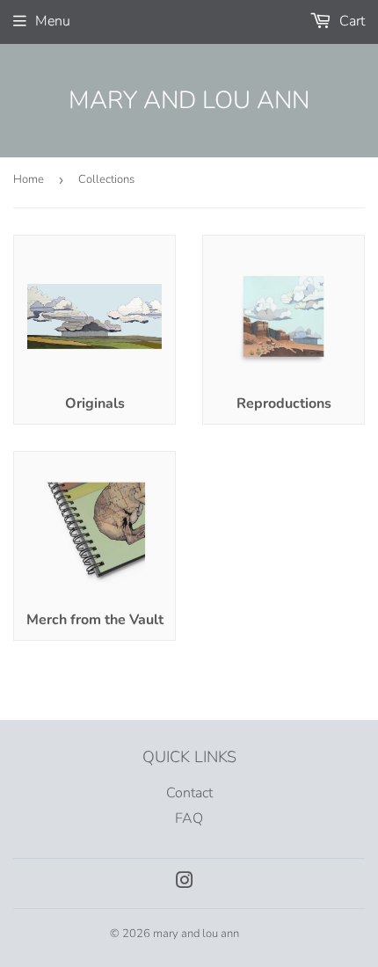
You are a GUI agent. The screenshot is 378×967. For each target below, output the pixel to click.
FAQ (189, 818)
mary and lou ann (189, 100)
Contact (189, 793)
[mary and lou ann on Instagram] (184, 882)
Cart (350, 21)
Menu (52, 21)
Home (28, 179)
